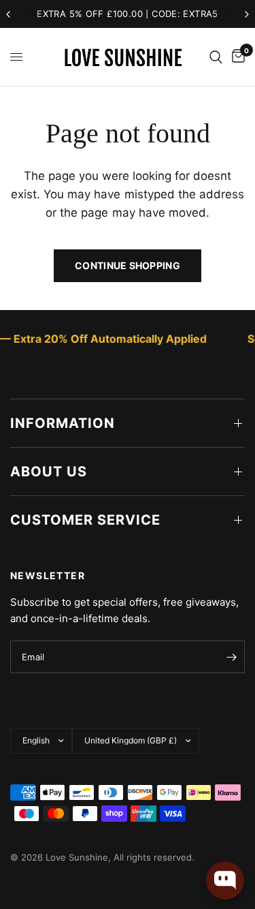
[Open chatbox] (225, 880)
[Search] (216, 57)
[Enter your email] (231, 657)
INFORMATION (62, 423)
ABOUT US (48, 471)
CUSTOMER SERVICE (85, 520)
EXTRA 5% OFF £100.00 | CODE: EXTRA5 (127, 13)
